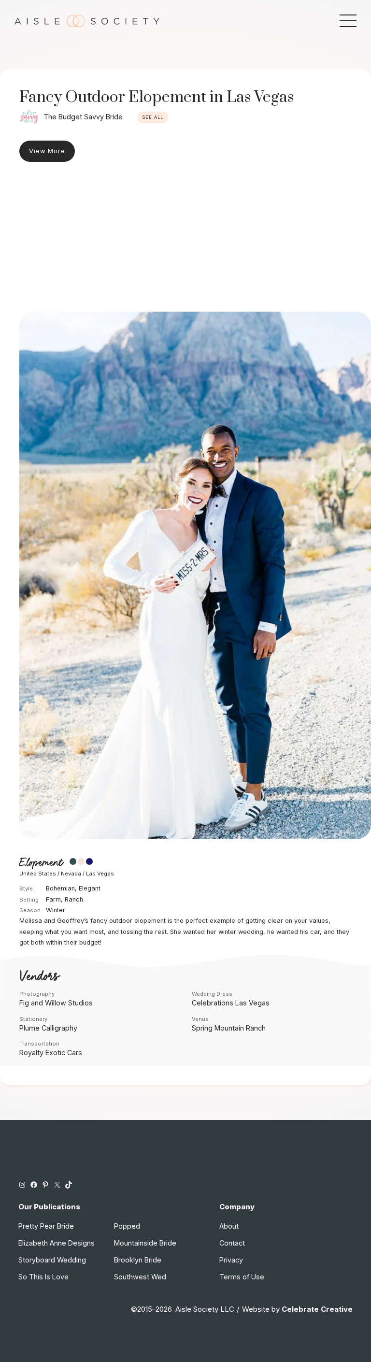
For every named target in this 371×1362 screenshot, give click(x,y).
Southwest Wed (140, 1277)
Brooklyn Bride (137, 1260)
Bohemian (60, 888)
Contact (232, 1243)
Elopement (40, 863)
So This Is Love (43, 1277)
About (229, 1226)
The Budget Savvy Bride (83, 117)
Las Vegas (100, 873)
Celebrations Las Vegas (231, 1003)
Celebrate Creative (317, 1309)
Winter (55, 910)
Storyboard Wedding (52, 1260)
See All (152, 117)
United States (37, 873)
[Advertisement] (185, 239)
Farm (53, 899)
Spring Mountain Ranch (229, 1028)
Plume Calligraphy (48, 1028)
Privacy (231, 1260)
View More (47, 151)
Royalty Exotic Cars (50, 1052)
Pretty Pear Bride (46, 1226)
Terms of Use (241, 1277)
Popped (127, 1226)
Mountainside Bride (145, 1243)
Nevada (71, 873)
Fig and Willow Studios (56, 1003)
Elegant (89, 888)
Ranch (74, 899)
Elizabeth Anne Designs (56, 1243)
